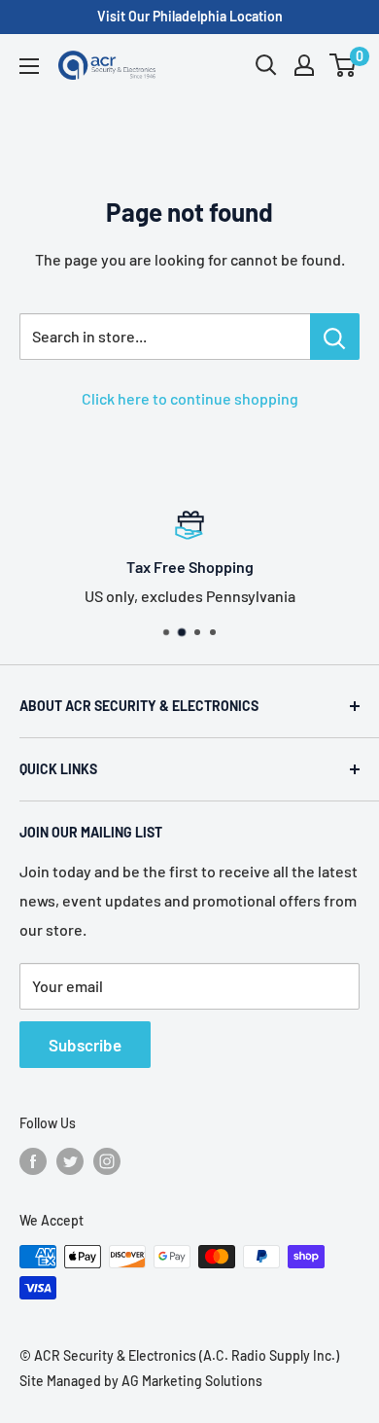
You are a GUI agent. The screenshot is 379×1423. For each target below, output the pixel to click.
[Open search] (266, 65)
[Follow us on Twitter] (70, 1161)
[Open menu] (29, 66)
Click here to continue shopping (190, 398)
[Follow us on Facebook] (33, 1161)
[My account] (304, 65)
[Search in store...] (335, 336)
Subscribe (85, 1044)
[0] (343, 65)
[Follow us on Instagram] (107, 1161)
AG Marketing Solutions (191, 1380)
